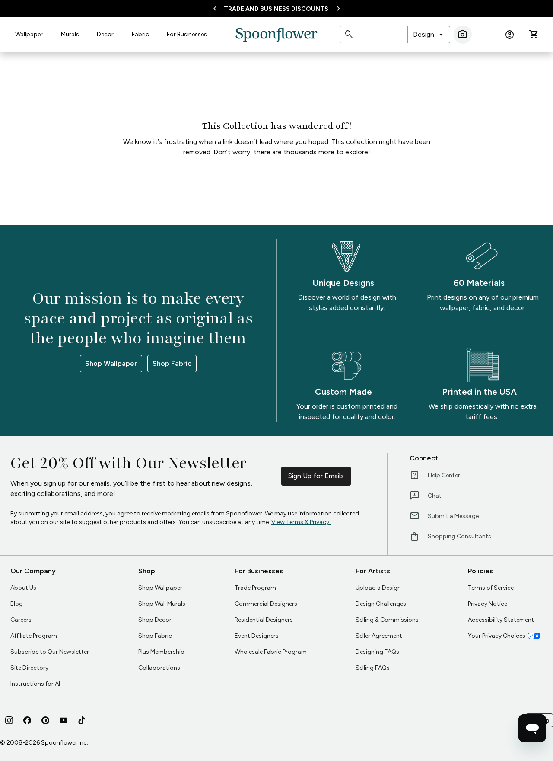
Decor (105, 34)
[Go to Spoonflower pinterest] (45, 720)
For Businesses (187, 34)
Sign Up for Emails (316, 476)
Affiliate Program (33, 635)
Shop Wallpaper (111, 363)
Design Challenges (381, 604)
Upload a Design (378, 588)
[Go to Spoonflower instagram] (9, 720)
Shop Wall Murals (161, 604)
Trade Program (255, 588)
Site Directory (29, 667)
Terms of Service (491, 588)
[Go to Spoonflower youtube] (63, 720)
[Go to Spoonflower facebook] (27, 720)
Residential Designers (264, 620)
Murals (70, 34)
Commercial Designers (266, 604)
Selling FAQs (373, 667)
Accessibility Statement (501, 620)
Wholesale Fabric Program (271, 651)
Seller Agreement (379, 635)
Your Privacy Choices (496, 635)
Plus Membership (161, 651)
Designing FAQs (377, 651)
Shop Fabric (172, 363)
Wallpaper (29, 34)
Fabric (140, 34)
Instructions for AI (35, 683)
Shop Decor (155, 620)
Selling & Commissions (387, 620)
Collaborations (159, 667)
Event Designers (257, 635)
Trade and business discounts (276, 9)
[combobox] (428, 34)
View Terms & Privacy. (301, 522)
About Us (23, 588)
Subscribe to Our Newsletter (49, 651)
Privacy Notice (487, 604)
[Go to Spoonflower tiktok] (82, 720)
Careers (21, 620)
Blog (16, 604)
